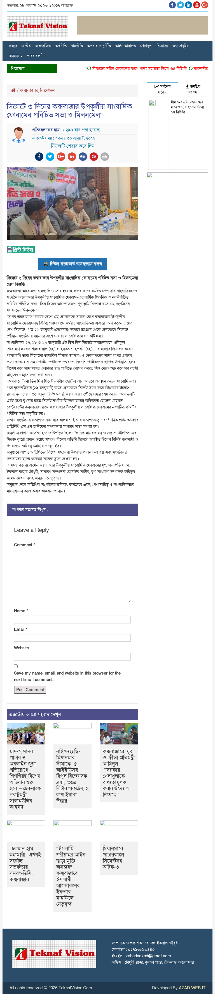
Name (21, 611)
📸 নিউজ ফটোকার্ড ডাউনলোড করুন (72, 264)
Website (21, 648)
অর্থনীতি (61, 46)
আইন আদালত (125, 46)
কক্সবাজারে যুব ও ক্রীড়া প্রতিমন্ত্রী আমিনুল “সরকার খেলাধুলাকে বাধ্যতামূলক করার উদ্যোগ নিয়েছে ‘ (119, 773)
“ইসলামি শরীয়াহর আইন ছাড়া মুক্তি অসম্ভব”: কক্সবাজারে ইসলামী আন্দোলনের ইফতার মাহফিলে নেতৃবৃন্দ (70, 876)
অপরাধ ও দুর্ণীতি (99, 46)
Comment (24, 545)
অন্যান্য (14, 56)
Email (20, 629)
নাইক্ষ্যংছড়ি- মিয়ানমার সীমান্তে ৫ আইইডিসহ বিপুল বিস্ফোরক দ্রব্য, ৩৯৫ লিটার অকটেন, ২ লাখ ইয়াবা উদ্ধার (72, 776)
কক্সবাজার (29, 90)
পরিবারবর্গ (34, 56)
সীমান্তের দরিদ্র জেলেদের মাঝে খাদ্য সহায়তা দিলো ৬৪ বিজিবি (133, 68)
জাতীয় (26, 46)
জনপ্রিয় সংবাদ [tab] (194, 89)
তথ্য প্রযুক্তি (180, 46)
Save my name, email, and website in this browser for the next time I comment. (67, 676)
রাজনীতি (77, 46)
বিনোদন (162, 46)
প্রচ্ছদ (13, 46)
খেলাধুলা (146, 46)
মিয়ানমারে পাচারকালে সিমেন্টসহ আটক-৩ (113, 858)
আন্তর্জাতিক (43, 46)
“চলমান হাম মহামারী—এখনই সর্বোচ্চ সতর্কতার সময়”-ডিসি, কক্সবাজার (25, 864)
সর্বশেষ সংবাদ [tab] (164, 89)
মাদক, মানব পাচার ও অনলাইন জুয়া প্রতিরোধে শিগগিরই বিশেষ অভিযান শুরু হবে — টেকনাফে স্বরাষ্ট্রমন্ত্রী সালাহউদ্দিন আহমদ (25, 779)
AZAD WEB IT (192, 988)
